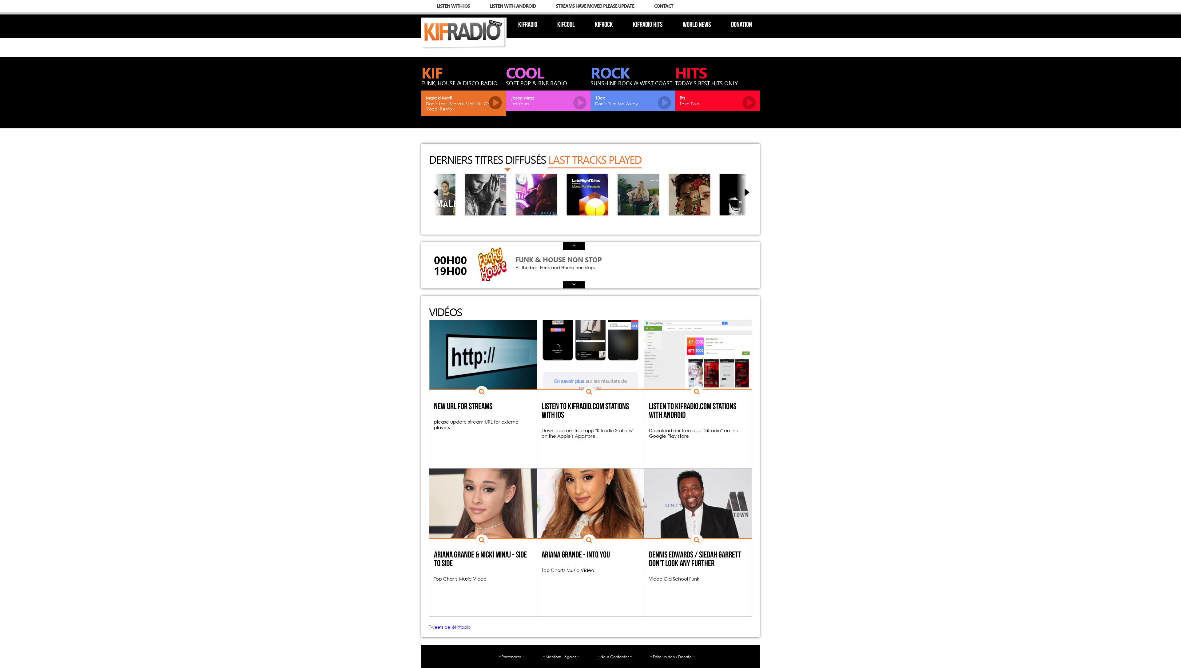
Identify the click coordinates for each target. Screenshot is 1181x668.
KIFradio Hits (648, 25)
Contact (663, 5)
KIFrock (604, 25)
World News (697, 25)
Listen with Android (513, 5)
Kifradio (527, 25)
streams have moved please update (595, 5)
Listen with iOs (453, 5)
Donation (741, 25)
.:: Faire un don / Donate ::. (672, 656)
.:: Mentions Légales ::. (561, 656)
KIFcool (566, 25)
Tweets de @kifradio (450, 627)
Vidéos (445, 312)
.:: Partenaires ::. (511, 656)
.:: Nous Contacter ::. (615, 656)
